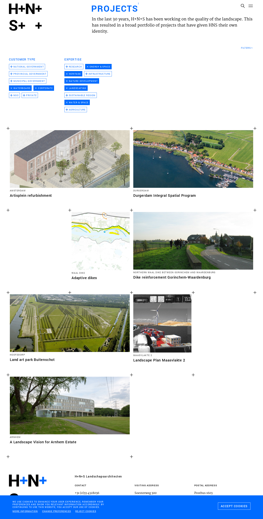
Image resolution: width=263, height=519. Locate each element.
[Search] (242, 5)
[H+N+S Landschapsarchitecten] (28, 490)
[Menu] (250, 5)
